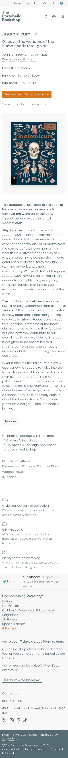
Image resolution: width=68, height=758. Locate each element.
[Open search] (46, 16)
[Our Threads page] (18, 720)
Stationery (10, 619)
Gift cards (9, 628)
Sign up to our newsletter (24, 679)
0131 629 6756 (12, 701)
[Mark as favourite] (35, 34)
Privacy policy (49, 735)
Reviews (11, 421)
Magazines (10, 615)
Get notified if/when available (27, 94)
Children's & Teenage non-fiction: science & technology (30, 447)
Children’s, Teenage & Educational (28, 436)
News (17, 3)
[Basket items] (54, 16)
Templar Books (29, 75)
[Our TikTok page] (25, 720)
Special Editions (13, 624)
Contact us (10, 693)
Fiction (7, 601)
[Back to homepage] (11, 16)
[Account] (61, 3)
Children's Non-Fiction (23, 440)
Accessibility (10, 738)
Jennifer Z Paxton (21, 54)
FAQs (5, 735)
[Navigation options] (62, 16)
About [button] (31, 3)
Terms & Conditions (24, 735)
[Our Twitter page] (4, 720)
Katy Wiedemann (25, 56)
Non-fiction (10, 606)
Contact (48, 3)
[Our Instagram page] (12, 720)
